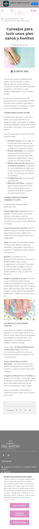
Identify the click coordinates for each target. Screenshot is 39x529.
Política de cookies (10, 500)
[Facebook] (16, 410)
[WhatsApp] (25, 410)
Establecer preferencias (19, 514)
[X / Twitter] (21, 410)
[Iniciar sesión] (32, 10)
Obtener (34, 4)
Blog (22, 19)
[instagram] (8, 455)
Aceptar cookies (19, 505)
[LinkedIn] (30, 410)
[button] (2, 10)
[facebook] (3, 455)
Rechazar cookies (19, 522)
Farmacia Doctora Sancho (11, 19)
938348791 (7, 472)
